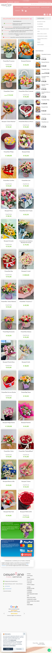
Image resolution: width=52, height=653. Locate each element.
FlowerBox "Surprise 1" (26, 301)
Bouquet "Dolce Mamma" (9, 121)
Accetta (8, 648)
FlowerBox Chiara (9, 91)
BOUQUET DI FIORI (41, 21)
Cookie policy (29, 582)
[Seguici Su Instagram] (46, 14)
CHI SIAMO (25, 7)
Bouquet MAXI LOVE (26, 511)
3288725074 (16, 2)
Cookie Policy (41, 643)
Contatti (28, 577)
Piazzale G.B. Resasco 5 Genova (45, 2)
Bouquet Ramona (26, 61)
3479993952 (10, 2)
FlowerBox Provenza (8, 61)
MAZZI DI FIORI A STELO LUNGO (42, 39)
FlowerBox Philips (9, 152)
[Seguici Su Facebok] (44, 14)
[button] (22, 10)
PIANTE (38, 42)
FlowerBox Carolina (8, 180)
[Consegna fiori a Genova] (6, 5)
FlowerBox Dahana (26, 331)
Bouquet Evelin (26, 362)
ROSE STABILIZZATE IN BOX (43, 28)
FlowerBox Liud (26, 180)
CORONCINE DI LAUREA (42, 36)
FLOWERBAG (40, 26)
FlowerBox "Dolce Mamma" (8, 301)
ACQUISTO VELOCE (34, 7)
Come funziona (30, 575)
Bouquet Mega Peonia (9, 422)
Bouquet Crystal (25, 271)
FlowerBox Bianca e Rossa (26, 121)
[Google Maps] (50, 14)
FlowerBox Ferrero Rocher (8, 392)
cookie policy (13, 640)
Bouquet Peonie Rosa (9, 362)
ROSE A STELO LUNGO (42, 33)
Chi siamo (29, 573)
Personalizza (18, 648)
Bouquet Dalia (26, 152)
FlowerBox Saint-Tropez (25, 210)
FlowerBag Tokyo (26, 392)
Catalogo (18, 7)
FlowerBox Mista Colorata (26, 91)
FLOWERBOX (40, 24)
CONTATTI (17, 10)
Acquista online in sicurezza (8, 541)
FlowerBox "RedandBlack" (26, 451)
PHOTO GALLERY (45, 7)
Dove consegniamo (30, 579)
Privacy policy (29, 581)
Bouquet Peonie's (26, 422)
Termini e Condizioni (41, 644)
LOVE (38, 31)
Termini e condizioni (30, 584)
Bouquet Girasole (8, 241)
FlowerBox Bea (9, 271)
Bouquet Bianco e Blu (9, 481)
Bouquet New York (9, 511)
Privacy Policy (35, 643)
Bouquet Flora (9, 210)
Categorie (40, 18)
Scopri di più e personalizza (9, 645)
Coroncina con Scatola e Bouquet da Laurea (26, 241)
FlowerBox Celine (9, 451)
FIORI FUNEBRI (40, 44)
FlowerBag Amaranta (8, 331)
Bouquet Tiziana (26, 481)
